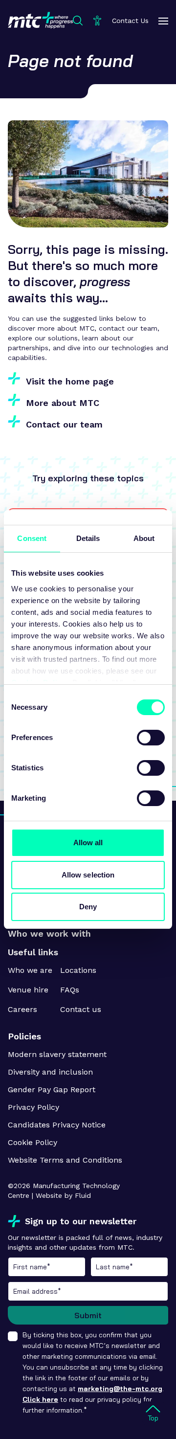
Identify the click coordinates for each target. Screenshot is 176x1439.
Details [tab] (88, 538)
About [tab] (144, 538)
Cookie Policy (32, 1142)
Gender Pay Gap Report (51, 1089)
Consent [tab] (31, 538)
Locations (78, 970)
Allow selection (88, 875)
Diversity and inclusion (50, 1072)
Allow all (88, 842)
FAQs (69, 989)
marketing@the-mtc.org (120, 1388)
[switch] (151, 737)
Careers (22, 1009)
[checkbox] (13, 1336)
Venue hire (28, 989)
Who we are (30, 970)
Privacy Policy (33, 1107)
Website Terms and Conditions (65, 1160)
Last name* (129, 1267)
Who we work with (49, 933)
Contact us (80, 1009)
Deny (88, 906)
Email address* (88, 1291)
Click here (40, 1399)
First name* (47, 1267)
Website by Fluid (63, 1195)
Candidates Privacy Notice (57, 1124)
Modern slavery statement (57, 1054)
